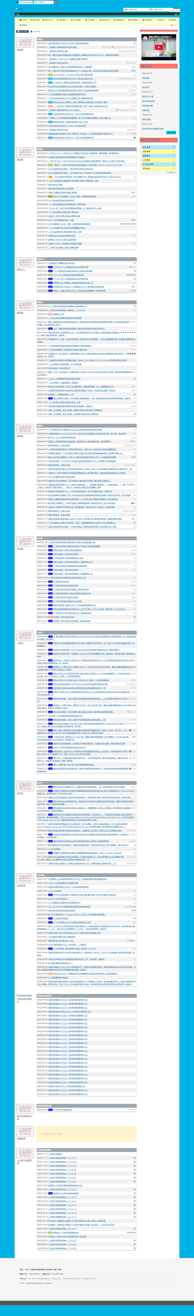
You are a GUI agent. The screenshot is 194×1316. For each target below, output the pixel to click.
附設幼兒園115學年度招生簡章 (65, 554)
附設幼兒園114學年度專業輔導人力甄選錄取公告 (73, 562)
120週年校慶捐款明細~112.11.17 (62, 1158)
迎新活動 (145, 110)
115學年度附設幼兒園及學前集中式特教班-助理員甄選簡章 (76, 546)
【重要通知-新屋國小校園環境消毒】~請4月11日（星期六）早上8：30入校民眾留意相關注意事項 (87, 360)
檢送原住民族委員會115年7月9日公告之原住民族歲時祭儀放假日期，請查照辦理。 (86, 650)
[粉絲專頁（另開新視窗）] (17, 2)
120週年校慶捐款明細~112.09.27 (62, 1240)
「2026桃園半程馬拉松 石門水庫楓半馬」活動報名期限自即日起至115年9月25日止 (87, 177)
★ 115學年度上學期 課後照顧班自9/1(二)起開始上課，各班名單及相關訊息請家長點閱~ (83, 71)
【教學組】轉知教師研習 (58, 63)
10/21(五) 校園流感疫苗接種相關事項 (68, 275)
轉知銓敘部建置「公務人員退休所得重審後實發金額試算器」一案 (79, 720)
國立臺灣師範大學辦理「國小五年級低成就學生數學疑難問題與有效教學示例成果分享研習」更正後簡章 (89, 495)
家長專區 (148, 20)
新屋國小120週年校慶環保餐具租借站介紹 (65, 1185)
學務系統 (105, 20)
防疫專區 (21, 885)
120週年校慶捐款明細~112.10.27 (62, 1177)
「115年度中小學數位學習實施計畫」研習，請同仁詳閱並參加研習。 (81, 106)
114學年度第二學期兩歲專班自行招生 (68, 558)
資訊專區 (23, 25)
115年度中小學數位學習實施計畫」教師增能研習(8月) (75, 82)
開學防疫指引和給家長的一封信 (60, 941)
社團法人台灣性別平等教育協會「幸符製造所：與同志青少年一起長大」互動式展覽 (81, 507)
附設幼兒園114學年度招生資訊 (65, 570)
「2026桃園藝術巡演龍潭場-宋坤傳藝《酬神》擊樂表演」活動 (73, 181)
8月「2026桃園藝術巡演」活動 (61, 220)
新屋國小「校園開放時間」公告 (60, 394)
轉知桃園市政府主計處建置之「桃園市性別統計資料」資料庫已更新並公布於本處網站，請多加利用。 (88, 845)
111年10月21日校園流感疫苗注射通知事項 (70, 279)
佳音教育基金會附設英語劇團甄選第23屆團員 (66, 157)
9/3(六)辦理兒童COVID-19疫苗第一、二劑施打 (67, 945)
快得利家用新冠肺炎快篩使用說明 (61, 910)
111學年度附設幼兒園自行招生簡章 (67, 601)
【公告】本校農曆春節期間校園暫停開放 (64, 379)
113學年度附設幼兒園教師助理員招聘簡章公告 (67, 578)
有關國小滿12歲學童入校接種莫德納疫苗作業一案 (73, 283)
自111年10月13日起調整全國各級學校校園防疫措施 (69, 906)
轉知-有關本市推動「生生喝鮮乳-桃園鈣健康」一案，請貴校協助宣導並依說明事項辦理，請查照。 (92, 398)
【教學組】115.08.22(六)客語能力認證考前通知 (68, 59)
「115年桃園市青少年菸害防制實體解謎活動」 (67, 228)
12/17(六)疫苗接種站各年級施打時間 (63, 883)
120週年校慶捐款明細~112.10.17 (62, 1209)
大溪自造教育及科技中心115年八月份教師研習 (67, 126)
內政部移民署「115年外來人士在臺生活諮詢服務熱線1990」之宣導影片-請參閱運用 (82, 461)
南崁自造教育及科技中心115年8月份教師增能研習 (73, 137)
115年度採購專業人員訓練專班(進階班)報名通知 (67, 350)
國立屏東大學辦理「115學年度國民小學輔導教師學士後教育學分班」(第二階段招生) (82, 503)
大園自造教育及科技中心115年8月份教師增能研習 (73, 114)
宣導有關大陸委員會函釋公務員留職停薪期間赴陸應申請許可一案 (79, 688)
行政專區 (91, 20)
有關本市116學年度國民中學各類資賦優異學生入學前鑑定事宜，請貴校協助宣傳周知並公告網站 (86, 473)
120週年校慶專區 (44, 1150)
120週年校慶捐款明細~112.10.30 (62, 1170)
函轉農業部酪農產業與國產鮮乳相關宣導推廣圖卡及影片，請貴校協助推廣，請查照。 (82, 390)
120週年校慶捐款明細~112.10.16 (62, 1213)
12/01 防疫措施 (54, 891)
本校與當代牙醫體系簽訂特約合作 (61, 263)
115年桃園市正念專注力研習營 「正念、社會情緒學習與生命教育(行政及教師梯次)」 (82, 523)
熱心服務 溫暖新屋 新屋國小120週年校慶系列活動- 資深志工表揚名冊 (76, 1221)
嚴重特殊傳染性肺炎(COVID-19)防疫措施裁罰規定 (68, 887)
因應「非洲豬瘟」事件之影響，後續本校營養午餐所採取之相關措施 (75, 410)
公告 (50, 267)
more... (172, 172)
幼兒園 (20, 549)
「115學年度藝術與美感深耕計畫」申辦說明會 (67, 204)
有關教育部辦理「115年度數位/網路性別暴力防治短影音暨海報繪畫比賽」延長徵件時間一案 (85, 453)
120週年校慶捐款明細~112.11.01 (62, 1166)
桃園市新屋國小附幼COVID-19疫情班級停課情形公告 (74, 605)
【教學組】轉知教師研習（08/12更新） (64, 110)
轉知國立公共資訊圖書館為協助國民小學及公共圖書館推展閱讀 (73, 90)
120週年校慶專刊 (55, 1154)
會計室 (20, 793)
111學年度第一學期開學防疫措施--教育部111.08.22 (74, 948)
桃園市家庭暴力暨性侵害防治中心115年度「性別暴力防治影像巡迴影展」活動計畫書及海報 (85, 519)
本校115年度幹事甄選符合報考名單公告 (69, 747)
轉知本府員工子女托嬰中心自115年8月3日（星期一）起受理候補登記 (81, 680)
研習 (50, 78)
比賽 (50, 177)
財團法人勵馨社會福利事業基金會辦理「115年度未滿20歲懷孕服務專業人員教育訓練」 (83, 499)
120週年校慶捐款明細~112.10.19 (62, 1205)
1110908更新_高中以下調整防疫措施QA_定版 (72, 922)
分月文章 (36, 31)
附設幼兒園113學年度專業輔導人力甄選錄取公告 (73, 574)
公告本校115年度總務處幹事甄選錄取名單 (65, 716)
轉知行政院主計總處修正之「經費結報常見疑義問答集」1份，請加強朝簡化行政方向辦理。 (89, 787)
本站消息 (23, 31)
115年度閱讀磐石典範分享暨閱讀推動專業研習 (67, 94)
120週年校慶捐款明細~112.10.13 (62, 1217)
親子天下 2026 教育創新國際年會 (62, 437)
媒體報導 (21, 1138)
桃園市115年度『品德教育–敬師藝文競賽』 (65, 243)
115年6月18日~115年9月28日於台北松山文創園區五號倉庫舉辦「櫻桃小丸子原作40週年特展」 (87, 161)
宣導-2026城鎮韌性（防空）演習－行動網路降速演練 (74, 196)
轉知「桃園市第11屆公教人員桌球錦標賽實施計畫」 (74, 765)
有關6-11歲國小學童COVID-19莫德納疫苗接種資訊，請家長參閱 (79, 291)
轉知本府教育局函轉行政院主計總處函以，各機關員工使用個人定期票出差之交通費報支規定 (85, 830)
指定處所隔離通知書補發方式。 (60, 963)
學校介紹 (48, 20)
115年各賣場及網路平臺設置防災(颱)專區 (65, 318)
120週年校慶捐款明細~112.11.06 (62, 1162)
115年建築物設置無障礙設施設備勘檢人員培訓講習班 (69, 346)
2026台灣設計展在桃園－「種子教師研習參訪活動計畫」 (71, 169)
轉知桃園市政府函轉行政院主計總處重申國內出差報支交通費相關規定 (81, 841)
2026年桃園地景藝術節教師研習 (61, 200)
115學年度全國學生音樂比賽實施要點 (63, 247)
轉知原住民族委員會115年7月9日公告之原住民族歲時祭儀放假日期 (80, 684)
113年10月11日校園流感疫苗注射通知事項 (70, 267)
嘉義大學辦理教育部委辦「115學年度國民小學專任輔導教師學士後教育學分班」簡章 (82, 527)
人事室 (20, 643)
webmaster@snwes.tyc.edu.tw (39, 1283)
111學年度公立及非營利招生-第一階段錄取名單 (72, 613)
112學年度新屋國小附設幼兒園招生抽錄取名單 (72, 593)
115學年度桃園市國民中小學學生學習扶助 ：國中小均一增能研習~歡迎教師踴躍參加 (82, 449)
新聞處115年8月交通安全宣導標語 (62, 240)
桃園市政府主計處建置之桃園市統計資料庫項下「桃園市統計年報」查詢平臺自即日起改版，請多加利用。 (90, 797)
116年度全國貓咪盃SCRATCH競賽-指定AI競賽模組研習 (70, 98)
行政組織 (77, 20)
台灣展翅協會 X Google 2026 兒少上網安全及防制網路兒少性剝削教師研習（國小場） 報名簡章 (87, 433)
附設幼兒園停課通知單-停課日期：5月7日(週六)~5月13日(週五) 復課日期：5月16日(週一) (89, 609)
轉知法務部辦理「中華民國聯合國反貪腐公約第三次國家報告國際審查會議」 (83, 712)
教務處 (20, 50)
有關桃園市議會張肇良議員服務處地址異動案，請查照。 (70, 406)
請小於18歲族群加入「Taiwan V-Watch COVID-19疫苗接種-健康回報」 (77, 914)
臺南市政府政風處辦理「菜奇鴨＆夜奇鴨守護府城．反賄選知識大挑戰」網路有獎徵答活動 (89, 743)
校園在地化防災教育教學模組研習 (61, 236)
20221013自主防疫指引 (58, 899)
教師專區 (134, 20)
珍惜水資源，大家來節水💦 (59, 368)
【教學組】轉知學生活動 (58, 51)
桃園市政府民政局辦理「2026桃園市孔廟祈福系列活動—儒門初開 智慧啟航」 (79, 481)
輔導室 (20, 436)
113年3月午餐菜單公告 (62, 1110)
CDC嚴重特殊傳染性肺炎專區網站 (61, 937)
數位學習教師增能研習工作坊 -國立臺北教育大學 (74, 79)
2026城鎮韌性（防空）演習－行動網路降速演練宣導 (69, 224)
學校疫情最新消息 (44, 1106)
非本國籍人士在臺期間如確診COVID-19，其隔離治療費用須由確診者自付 (77, 879)
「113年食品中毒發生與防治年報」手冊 (64, 402)
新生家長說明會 (148, 101)
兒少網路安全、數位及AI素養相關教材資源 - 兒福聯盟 (70, 67)
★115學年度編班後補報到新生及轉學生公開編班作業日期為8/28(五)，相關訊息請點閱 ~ (84, 55)
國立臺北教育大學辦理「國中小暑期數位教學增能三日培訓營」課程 (80, 102)
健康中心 (21, 269)
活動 (50, 74)
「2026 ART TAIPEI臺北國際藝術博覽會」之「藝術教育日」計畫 (74, 208)
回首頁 (25, 20)
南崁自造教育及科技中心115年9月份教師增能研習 (68, 43)
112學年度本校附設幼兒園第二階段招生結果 (71, 589)
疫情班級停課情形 (44, 996)
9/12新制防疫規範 (60, 918)
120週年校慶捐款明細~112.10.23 (62, 1197)
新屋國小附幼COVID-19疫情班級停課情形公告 (67, 1086)
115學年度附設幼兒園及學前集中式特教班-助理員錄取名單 (71, 542)
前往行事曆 (171, 132)
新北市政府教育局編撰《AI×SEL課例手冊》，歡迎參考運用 (72, 86)
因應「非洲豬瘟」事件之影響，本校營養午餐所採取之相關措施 (73, 414)
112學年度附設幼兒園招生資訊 (65, 597)
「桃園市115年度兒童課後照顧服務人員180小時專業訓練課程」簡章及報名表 (79, 118)
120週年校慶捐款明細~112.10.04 (62, 1229)
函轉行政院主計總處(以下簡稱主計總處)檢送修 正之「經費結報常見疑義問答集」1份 (82, 863)
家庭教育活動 (147, 105)
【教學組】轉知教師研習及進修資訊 (62, 47)
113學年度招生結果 (61, 581)
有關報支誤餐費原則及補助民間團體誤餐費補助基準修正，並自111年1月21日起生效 (87, 853)
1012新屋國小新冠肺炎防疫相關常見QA (64, 903)
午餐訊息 (160, 20)
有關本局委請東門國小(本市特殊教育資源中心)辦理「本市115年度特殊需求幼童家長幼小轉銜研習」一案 (90, 469)
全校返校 (145, 87)
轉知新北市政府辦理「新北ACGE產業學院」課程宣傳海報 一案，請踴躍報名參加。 (81, 386)
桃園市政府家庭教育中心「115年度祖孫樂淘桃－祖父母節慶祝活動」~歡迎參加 (80, 491)
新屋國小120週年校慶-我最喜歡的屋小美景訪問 (67, 1236)
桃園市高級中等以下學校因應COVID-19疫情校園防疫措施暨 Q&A (74, 933)
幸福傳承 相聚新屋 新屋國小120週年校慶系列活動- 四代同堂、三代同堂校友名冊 (81, 1225)
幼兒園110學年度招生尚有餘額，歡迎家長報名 (72, 621)
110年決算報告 (54, 849)
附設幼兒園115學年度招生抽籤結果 (67, 550)
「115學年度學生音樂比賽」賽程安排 (63, 212)
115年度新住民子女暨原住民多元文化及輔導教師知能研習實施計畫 (75, 430)
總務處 (20, 313)
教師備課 (145, 78)
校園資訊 (62, 20)
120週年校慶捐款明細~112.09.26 (62, 1244)
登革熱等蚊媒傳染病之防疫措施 (60, 188)
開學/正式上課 (148, 96)
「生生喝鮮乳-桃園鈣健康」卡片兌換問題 (64, 364)
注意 (50, 196)
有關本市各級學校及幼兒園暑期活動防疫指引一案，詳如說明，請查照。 (77, 959)
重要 (50, 106)
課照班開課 (146, 119)
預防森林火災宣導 (55, 185)
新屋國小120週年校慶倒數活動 (65, 1232)
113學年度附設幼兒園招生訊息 (65, 585)
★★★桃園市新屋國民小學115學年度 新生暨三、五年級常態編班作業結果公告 (80, 134)
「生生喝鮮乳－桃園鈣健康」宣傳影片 (63, 382)
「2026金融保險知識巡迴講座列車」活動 (65, 232)
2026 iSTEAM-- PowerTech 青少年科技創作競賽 (73, 75)
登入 (172, 25)
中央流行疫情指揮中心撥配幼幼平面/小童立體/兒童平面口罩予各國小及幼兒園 (84, 895)
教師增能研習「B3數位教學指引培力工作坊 (70, 122)
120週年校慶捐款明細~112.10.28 (62, 1174)
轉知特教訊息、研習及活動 (59, 445)
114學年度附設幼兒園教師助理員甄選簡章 (70, 566)
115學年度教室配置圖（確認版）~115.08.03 (66, 310)
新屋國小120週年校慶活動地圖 (65, 1193)
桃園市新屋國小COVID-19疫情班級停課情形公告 (67, 1000)
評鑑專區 (119, 20)
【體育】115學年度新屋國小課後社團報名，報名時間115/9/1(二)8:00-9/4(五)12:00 (87, 165)
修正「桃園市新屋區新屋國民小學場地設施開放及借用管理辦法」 (79, 328)
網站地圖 (36, 20)
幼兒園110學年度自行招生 (64, 617)
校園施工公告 (58, 314)
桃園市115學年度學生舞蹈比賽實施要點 (64, 216)
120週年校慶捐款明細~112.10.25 (62, 1189)
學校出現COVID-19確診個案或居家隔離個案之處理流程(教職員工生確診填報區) (85, 974)
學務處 (20, 159)
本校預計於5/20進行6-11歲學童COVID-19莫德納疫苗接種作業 (78, 287)
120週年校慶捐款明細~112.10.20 (62, 1201)
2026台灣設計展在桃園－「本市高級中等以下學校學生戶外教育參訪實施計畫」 (80, 173)
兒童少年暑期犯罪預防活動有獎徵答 (62, 192)
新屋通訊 (172, 20)
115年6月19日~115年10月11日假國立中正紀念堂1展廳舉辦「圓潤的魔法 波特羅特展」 (84, 153)
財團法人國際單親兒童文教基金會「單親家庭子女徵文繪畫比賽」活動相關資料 (79, 441)
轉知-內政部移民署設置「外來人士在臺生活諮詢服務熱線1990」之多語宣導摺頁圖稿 (82, 457)
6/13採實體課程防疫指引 (58, 977)
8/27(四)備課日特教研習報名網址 (61, 477)
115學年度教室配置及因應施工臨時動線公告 (68, 306)
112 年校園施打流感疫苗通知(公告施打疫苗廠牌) (73, 271)
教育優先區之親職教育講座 (153, 128)
